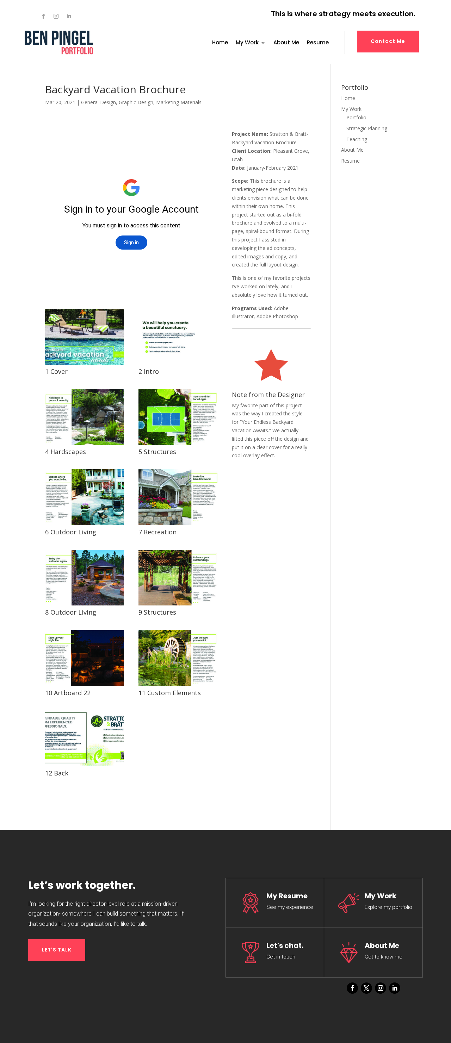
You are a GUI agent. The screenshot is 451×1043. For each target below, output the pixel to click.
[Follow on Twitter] (366, 988)
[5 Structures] (177, 444)
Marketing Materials (179, 102)
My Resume (287, 896)
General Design (98, 102)
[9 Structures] (177, 605)
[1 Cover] (84, 364)
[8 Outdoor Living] (84, 605)
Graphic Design (136, 102)
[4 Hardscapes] (84, 444)
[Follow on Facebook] (43, 16)
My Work (247, 43)
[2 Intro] (177, 364)
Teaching (356, 139)
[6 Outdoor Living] (84, 525)
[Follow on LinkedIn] (69, 16)
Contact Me (388, 41)
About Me (286, 43)
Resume (318, 43)
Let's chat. (284, 945)
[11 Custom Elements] (177, 686)
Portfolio (356, 117)
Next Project (260, 483)
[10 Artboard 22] (84, 686)
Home (220, 43)
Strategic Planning (366, 128)
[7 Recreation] (177, 525)
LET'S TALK (57, 949)
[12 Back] (84, 766)
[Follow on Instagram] (56, 16)
